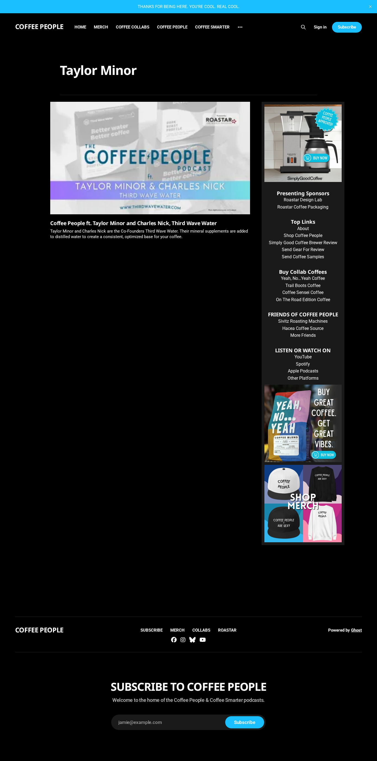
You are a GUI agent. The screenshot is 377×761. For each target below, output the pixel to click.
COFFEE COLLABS (132, 27)
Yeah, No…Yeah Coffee (303, 278)
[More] (240, 27)
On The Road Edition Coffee (303, 299)
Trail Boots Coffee (302, 285)
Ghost (356, 630)
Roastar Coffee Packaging (302, 207)
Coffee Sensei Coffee (302, 292)
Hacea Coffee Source (302, 328)
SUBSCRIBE (151, 630)
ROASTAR (227, 630)
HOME (80, 27)
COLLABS (201, 630)
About (303, 228)
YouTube (303, 356)
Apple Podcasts (303, 371)
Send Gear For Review (303, 249)
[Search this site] (303, 27)
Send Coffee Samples (303, 256)
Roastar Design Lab (303, 199)
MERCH (101, 27)
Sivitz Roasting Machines (303, 321)
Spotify (303, 364)
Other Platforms (303, 378)
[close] (370, 6)
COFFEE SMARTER (212, 27)
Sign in (320, 27)
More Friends (303, 335)
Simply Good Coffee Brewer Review (303, 242)
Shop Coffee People (303, 235)
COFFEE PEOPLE (39, 26)
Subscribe (347, 27)
